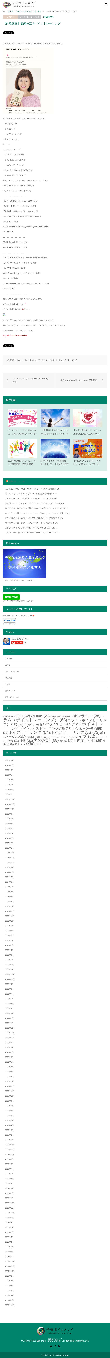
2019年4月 (9, 1184)
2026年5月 (9, 775)
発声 (62, 741)
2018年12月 (10, 1203)
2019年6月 (9, 1174)
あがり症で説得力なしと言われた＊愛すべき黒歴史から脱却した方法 (31, 528)
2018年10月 (10, 1213)
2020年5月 (9, 1120)
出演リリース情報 (12, 671)
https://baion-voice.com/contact (15, 336)
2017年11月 (10, 1266)
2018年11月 (10, 1208)
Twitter (51, 1346)
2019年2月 (9, 1193)
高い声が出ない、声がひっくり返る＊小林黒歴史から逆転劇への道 (31, 494)
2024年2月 (9, 902)
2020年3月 (9, 1130)
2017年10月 (10, 1271)
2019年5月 (9, 1179)
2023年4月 (9, 950)
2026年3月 (9, 785)
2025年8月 (9, 819)
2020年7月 (9, 1111)
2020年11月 (10, 1091)
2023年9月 (9, 926)
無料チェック (10, 691)
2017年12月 (10, 1261)
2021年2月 (9, 1077)
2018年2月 (9, 1252)
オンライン (86, 716)
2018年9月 (9, 1218)
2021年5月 (9, 1062)
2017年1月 (9, 1300)
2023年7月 (9, 936)
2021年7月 (9, 1052)
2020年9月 (9, 1101)
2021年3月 (9, 1072)
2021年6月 (9, 1057)
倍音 (13, 740)
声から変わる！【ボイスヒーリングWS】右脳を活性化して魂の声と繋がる (34, 518)
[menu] (105, 4)
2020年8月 (9, 1106)
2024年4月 (9, 892)
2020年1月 (9, 1140)
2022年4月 (9, 1009)
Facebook (55, 1346)
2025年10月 (10, 809)
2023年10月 (10, 921)
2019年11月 (10, 1150)
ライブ (84, 736)
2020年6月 (9, 1116)
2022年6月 (9, 999)
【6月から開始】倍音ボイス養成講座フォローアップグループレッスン (32, 533)
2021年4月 (9, 1067)
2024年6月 (9, 882)
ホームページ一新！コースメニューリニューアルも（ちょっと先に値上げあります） (37, 513)
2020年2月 (9, 1135)
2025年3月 (9, 838)
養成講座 (32, 744)
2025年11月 (10, 804)
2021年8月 (9, 1047)
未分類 (7, 684)
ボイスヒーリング (29, 732)
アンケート (68, 716)
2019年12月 (10, 1145)
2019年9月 (9, 1159)
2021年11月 (10, 1033)
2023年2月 (9, 960)
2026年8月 (9, 760)
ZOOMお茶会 (56, 716)
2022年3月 (9, 1013)
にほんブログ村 (9, 624)
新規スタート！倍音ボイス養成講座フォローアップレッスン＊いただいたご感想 (36, 508)
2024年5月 (9, 887)
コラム (7, 665)
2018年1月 (9, 1257)
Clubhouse (9, 716)
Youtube (40, 716)
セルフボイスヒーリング (60, 724)
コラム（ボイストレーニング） (54, 717)
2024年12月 (10, 853)
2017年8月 (9, 1276)
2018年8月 (9, 1223)
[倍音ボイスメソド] (19, 4)
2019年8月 (9, 1164)
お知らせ (10, 17)
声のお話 (46, 740)
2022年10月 (10, 979)
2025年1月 (9, 848)
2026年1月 (9, 795)
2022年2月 (9, 1018)
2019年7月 (9, 1169)
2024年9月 (9, 867)
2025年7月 (9, 824)
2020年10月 (10, 1096)
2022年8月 (9, 989)
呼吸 (26, 740)
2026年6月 (9, 770)
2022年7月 (9, 994)
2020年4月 (9, 1125)
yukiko (18, 360)
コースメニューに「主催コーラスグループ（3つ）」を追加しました (31, 523)
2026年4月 (9, 780)
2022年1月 (9, 1023)
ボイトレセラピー (66, 737)
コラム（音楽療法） (28, 724)
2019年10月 (10, 1154)
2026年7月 (9, 765)
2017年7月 (9, 1281)
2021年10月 (10, 1038)
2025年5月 (9, 833)
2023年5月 (9, 945)
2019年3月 (9, 1188)
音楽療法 (16, 744)
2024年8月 (9, 872)
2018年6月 (9, 1232)
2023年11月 (10, 916)
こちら (22, 309)
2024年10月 (10, 863)
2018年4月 (9, 1242)
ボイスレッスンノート (45, 737)
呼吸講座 (8, 678)
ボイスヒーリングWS (75, 732)
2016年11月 (10, 1305)
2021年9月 (9, 1043)
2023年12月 (10, 911)
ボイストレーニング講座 (29, 17)
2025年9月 (9, 814)
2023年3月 (9, 955)
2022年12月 (10, 970)
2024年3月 (9, 897)
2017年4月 (9, 1295)
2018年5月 (9, 1237)
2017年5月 (9, 1291)
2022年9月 (9, 984)
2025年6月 (9, 829)
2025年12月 (10, 799)
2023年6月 (9, 940)
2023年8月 (9, 931)
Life (23, 716)
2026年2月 (9, 790)
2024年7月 (9, 877)
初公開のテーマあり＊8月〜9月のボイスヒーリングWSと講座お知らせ (32, 489)
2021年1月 (9, 1081)
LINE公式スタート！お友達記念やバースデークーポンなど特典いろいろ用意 (34, 503)
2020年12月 (10, 1086)
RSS (59, 1346)
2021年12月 (10, 1028)
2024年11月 (10, 858)
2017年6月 (9, 1286)
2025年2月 (9, 843)
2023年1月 (9, 965)
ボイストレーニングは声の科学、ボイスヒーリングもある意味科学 (31, 499)
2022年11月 (10, 974)
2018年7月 (9, 1227)
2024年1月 (9, 906)
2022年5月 (9, 1004)
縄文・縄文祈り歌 (12, 697)
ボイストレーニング (69, 360)
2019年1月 (9, 1198)
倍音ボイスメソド (17, 481)
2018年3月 (9, 1247)
